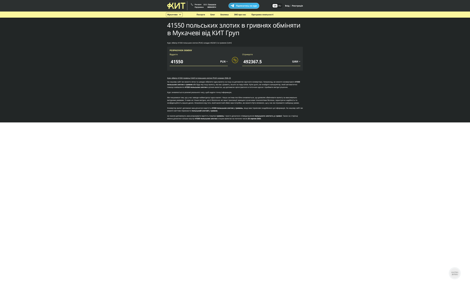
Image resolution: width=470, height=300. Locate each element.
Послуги (201, 14)
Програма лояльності (262, 14)
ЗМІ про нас (240, 14)
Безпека (224, 14)
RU (279, 5)
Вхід (287, 5)
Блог (212, 14)
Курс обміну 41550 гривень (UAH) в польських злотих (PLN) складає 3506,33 (199, 78)
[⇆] (235, 60)
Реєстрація (297, 5)
